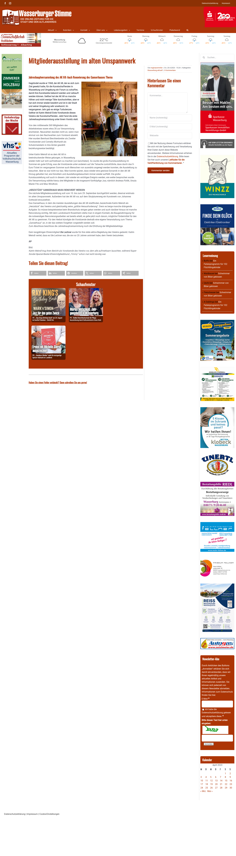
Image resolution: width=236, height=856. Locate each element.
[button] (187, 30)
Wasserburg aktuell (155, 70)
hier (213, 695)
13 (216, 780)
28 (221, 787)
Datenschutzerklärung (212, 712)
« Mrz (203, 791)
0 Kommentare (170, 70)
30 (231, 787)
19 (211, 784)
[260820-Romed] (86, 289)
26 (211, 787)
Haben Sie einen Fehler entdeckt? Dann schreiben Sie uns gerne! (58, 382)
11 (206, 780)
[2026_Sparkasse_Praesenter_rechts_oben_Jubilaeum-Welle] (219, 8)
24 (201, 787)
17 (201, 784)
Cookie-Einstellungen (49, 814)
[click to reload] (215, 730)
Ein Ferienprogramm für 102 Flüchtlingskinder (215, 264)
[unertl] (217, 455)
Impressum (32, 814)
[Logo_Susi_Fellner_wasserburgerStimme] (217, 523)
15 (226, 780)
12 (211, 780)
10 (201, 780)
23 (231, 784)
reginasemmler (157, 68)
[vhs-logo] (12, 142)
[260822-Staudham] (48, 289)
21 (221, 784)
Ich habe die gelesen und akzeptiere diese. (216, 713)
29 (226, 787)
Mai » (210, 791)
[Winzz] (217, 156)
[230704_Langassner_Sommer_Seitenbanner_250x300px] (217, 321)
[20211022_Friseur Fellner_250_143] (217, 559)
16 (231, 780)
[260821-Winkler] (48, 327)
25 (206, 787)
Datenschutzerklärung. (168, 156)
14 (221, 780)
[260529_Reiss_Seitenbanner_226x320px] (217, 585)
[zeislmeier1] (217, 639)
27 (216, 787)
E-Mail (205, 698)
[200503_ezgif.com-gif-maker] (217, 408)
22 (226, 784)
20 (216, 784)
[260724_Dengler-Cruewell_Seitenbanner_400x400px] (217, 368)
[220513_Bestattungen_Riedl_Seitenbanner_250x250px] (217, 483)
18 (206, 784)
